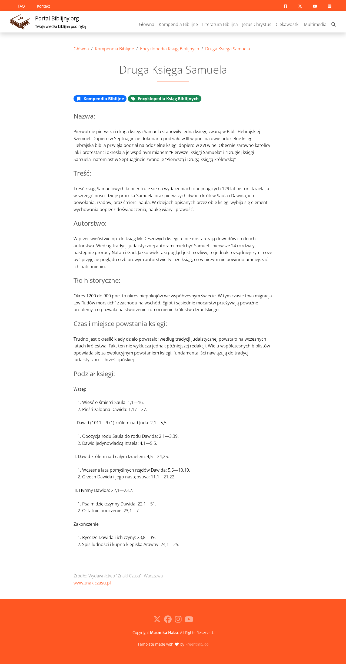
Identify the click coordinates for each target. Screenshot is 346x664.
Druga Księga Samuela (227, 49)
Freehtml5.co (196, 644)
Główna (146, 24)
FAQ (21, 6)
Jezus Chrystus (256, 24)
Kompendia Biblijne (178, 24)
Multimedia (315, 24)
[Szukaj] (333, 24)
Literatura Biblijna (220, 24)
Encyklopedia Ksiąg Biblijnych (169, 49)
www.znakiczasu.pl (92, 583)
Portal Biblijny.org (60, 22)
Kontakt (43, 6)
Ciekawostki (288, 24)
